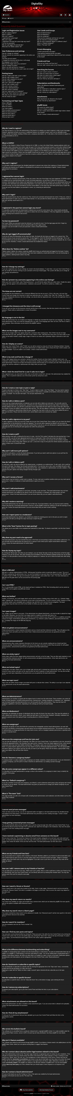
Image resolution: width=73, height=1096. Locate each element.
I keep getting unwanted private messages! (49, 53)
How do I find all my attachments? (46, 100)
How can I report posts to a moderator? (13, 91)
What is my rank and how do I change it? (13, 67)
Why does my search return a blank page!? (49, 75)
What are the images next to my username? (14, 63)
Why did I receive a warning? (10, 89)
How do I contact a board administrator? (48, 114)
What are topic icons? (8, 117)
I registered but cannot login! (10, 38)
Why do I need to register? (9, 32)
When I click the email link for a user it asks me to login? (17, 69)
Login (5, 18)
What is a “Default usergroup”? (45, 43)
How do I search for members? (45, 77)
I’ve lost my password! (8, 43)
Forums (7, 15)
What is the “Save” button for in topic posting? (14, 93)
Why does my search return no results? (48, 73)
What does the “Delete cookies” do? (12, 46)
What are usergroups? (43, 36)
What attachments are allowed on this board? (49, 99)
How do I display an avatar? (9, 65)
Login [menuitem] (66, 15)
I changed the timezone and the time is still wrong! (16, 60)
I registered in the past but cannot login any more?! (16, 41)
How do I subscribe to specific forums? (48, 90)
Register (11, 18)
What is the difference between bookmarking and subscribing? (50, 86)
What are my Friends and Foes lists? (47, 63)
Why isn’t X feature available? (45, 109)
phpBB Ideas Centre (7, 1044)
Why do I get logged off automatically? (12, 45)
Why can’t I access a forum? (10, 86)
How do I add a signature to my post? (12, 79)
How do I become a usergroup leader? (47, 39)
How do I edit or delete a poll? (10, 84)
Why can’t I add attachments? (10, 88)
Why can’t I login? (7, 39)
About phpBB (52, 1033)
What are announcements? (9, 112)
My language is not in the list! (10, 62)
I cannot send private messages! (46, 51)
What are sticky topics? (8, 113)
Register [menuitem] (70, 15)
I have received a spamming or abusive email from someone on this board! (53, 56)
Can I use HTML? (7, 105)
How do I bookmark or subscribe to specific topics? (51, 89)
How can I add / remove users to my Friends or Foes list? (53, 65)
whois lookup (48, 1055)
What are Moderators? (43, 34)
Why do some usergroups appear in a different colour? (52, 41)
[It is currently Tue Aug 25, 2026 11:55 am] (70, 22)
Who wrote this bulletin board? (45, 107)
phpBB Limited (48, 1031)
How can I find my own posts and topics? (48, 78)
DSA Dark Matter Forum (46, 1090)
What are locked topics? (8, 115)
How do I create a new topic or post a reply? (14, 75)
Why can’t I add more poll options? (11, 82)
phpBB (33, 323)
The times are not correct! (9, 58)
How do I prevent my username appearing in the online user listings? (18, 56)
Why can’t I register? (7, 36)
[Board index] (7, 8)
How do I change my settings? (10, 53)
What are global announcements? (11, 110)
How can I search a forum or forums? (47, 72)
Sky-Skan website (28, 1090)
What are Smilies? (7, 106)
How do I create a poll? (8, 81)
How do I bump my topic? (9, 96)
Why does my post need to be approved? (13, 94)
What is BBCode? (7, 103)
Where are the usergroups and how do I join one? (50, 38)
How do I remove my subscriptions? (47, 92)
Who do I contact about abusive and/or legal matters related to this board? (53, 111)
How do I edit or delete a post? (10, 77)
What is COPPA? (7, 34)
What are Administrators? (44, 32)
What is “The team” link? (44, 45)
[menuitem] (61, 14)
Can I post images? (7, 108)
